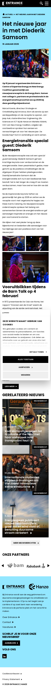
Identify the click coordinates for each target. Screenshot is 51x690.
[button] (48, 565)
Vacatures (7, 627)
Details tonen (37, 352)
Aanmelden (10, 643)
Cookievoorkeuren (11, 673)
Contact (6, 622)
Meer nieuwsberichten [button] (24, 543)
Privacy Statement (11, 679)
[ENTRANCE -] (12, 3)
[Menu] (46, 3)
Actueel (9, 14)
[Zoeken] (41, 3)
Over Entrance (9, 617)
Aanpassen (24, 367)
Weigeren (25, 375)
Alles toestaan (25, 359)
